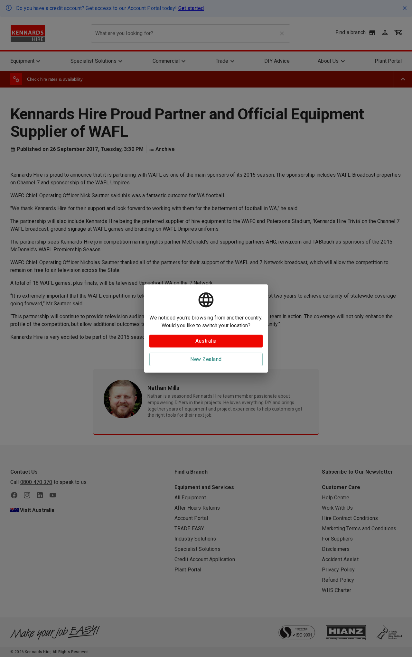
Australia (205, 341)
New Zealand (205, 359)
